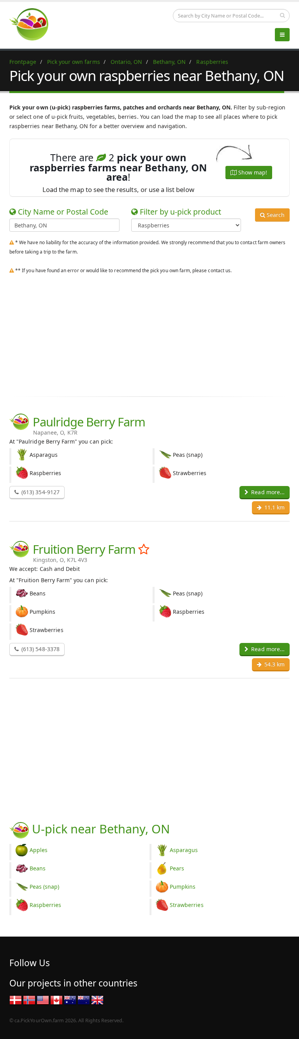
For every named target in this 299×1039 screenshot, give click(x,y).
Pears (177, 868)
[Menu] (282, 34)
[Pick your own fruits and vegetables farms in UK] (97, 999)
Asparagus (184, 850)
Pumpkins (182, 886)
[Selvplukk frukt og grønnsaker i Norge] (29, 999)
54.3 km (274, 664)
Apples (38, 850)
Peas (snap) (45, 886)
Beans (38, 868)
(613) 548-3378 (40, 649)
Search (275, 214)
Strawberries (187, 905)
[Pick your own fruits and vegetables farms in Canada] (56, 999)
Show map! (252, 172)
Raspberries (46, 905)
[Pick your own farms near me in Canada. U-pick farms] (33, 24)
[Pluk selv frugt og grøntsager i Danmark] (15, 999)
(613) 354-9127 (40, 492)
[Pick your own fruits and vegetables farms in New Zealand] (83, 999)
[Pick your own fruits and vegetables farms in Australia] (70, 999)
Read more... (267, 492)
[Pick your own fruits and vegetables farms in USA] (43, 999)
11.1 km (274, 507)
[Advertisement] (149, 333)
